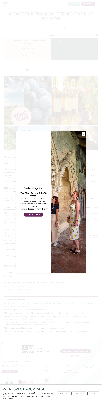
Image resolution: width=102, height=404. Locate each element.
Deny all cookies (78, 393)
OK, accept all (64, 393)
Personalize (93, 393)
